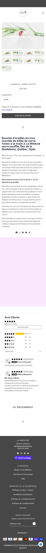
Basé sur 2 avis (11, 324)
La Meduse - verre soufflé (23, 84)
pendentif (7, 95)
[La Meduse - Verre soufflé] (23, 13)
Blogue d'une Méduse (23, 470)
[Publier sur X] (19, 232)
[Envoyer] (34, 523)
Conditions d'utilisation (23, 494)
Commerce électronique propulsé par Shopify (23, 546)
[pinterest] (24, 453)
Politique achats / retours (23, 490)
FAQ (23, 479)
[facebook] (18, 453)
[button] (29, 232)
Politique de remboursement (23, 499)
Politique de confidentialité (23, 503)
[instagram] (21, 453)
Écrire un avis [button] (23, 327)
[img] (17, 359)
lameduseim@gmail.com (23, 446)
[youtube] (28, 453)
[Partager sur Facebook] (16, 232)
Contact (23, 508)
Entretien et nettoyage (23, 474)
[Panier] (43, 13)
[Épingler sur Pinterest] (22, 232)
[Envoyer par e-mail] (26, 232)
